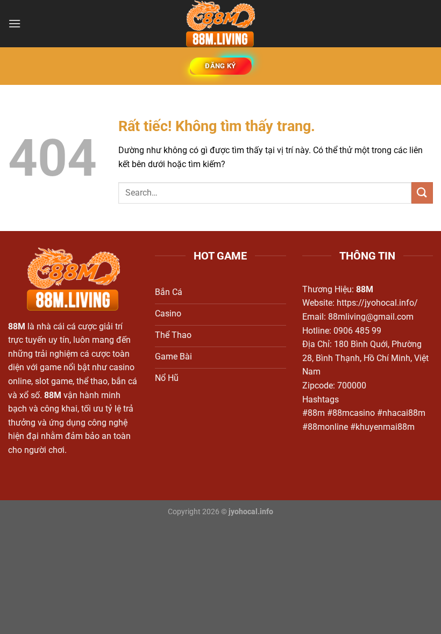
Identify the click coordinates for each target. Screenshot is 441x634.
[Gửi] (422, 192)
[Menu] (14, 23)
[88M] (220, 23)
